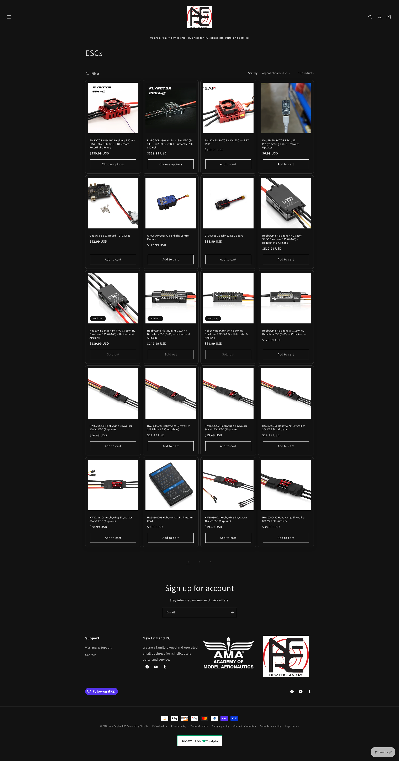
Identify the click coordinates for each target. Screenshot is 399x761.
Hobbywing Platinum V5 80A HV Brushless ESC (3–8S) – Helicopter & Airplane (226, 334)
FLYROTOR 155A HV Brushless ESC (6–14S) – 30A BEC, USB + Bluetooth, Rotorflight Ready (112, 144)
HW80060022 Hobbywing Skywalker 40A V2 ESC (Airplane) (226, 519)
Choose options (113, 164)
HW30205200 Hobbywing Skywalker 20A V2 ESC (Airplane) (111, 427)
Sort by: (253, 73)
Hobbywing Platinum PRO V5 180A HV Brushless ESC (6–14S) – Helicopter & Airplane (112, 334)
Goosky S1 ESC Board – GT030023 (110, 235)
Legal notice (292, 725)
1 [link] (188, 562)
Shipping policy (220, 725)
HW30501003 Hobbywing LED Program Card (170, 519)
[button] (8, 17)
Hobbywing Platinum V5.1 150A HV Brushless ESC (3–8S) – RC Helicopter (284, 332)
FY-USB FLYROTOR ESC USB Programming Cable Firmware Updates (280, 144)
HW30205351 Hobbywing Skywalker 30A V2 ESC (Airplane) (283, 427)
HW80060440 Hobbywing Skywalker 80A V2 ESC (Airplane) (283, 519)
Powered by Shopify (137, 726)
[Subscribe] (232, 612)
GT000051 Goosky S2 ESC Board (224, 235)
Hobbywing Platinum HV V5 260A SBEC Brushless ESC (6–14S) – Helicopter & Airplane (282, 239)
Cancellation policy (270, 725)
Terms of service (199, 725)
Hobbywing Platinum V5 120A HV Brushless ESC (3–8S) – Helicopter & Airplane (168, 334)
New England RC (117, 726)
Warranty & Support (98, 647)
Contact (90, 655)
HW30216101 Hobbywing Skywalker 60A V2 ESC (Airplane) (111, 519)
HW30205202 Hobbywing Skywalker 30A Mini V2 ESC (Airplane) (226, 427)
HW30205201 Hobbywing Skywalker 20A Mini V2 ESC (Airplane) (168, 427)
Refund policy (159, 725)
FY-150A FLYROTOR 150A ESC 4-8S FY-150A (227, 142)
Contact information (244, 725)
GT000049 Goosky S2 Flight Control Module (168, 237)
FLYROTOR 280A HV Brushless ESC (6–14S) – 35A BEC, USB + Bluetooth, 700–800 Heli (170, 144)
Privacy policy (179, 725)
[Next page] (210, 562)
